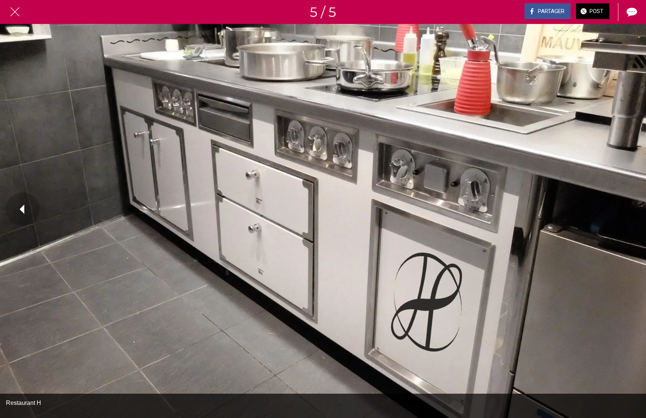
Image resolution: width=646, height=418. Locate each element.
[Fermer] (14, 11)
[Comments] (631, 12)
